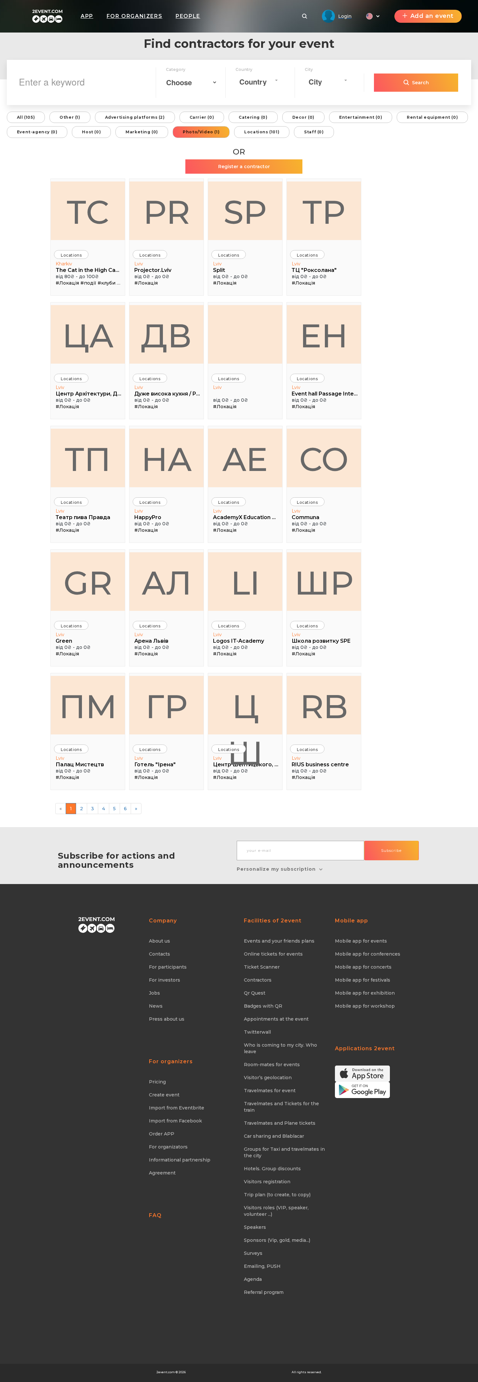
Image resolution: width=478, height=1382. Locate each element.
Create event (164, 1095)
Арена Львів (151, 641)
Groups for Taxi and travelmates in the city (284, 1152)
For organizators (168, 1147)
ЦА (88, 336)
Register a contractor (244, 166)
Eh (324, 336)
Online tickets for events (273, 954)
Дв (166, 336)
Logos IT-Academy (238, 641)
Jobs (154, 993)
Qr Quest (254, 993)
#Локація (67, 283)
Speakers (255, 1227)
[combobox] (258, 80)
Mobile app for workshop (365, 1006)
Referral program (264, 1292)
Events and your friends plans (279, 941)
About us (159, 941)
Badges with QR (263, 1006)
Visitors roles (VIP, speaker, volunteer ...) (276, 1211)
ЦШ (245, 710)
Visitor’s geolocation (268, 1077)
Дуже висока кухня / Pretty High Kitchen (167, 394)
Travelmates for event (270, 1091)
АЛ (166, 583)
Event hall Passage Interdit (325, 394)
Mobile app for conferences (367, 954)
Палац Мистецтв (80, 764)
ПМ (88, 706)
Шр (323, 583)
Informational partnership (179, 1160)
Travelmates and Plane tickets (279, 1123)
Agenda (253, 1279)
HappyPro (147, 517)
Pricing (157, 1082)
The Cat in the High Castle (89, 270)
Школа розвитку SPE (321, 641)
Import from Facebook (175, 1121)
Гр (166, 706)
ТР (323, 212)
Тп (88, 459)
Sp (245, 212)
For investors (164, 980)
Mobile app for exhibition (365, 993)
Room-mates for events (272, 1064)
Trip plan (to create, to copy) (277, 1195)
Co (324, 459)
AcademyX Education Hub (246, 517)
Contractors (258, 980)
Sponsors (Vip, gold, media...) (277, 1240)
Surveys (253, 1253)
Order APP (161, 1134)
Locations (71, 255)
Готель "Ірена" (155, 764)
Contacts (159, 954)
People (188, 16)
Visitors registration (267, 1182)
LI (245, 583)
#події (88, 283)
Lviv (138, 264)
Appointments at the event (276, 1019)
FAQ (155, 1215)
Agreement (162, 1173)
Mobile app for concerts (363, 967)
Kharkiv (64, 264)
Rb (324, 706)
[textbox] (256, 82)
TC (88, 212)
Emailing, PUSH (262, 1266)
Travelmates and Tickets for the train (281, 1107)
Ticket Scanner (262, 967)
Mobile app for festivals (362, 980)
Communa (305, 517)
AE (245, 459)
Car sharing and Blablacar (274, 1136)
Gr (87, 583)
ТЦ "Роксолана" (314, 270)
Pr (166, 212)
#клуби (106, 283)
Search (420, 83)
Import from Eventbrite (176, 1108)
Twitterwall (257, 1032)
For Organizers (134, 16)
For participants (168, 967)
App (87, 16)
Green (64, 641)
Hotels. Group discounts (272, 1169)
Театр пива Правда (83, 517)
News (156, 1006)
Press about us (166, 1019)
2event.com (165, 1372)
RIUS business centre (320, 764)
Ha (166, 459)
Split (219, 270)
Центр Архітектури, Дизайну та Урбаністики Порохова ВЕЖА (89, 394)
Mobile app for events (361, 941)
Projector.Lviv (152, 270)
